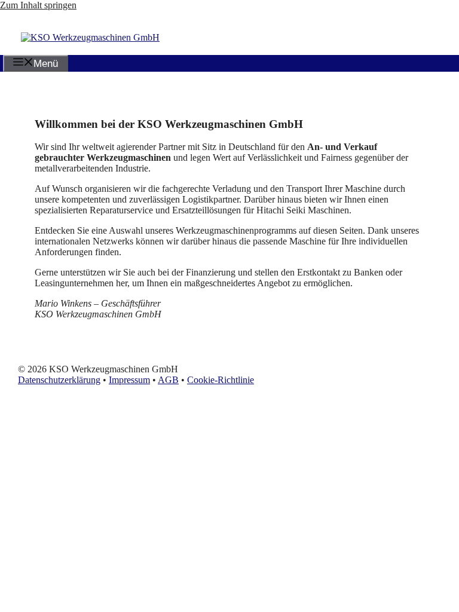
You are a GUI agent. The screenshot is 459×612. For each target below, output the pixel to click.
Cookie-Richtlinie (220, 380)
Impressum (129, 380)
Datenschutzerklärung (59, 380)
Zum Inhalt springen (38, 5)
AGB (168, 380)
